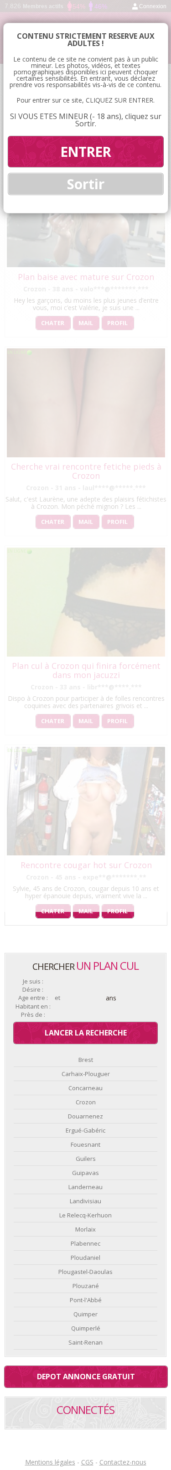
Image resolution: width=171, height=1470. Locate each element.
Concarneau (85, 1088)
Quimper (85, 1314)
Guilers (86, 1158)
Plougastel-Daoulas (85, 1272)
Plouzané (86, 1286)
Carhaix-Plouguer (86, 1074)
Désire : (32, 990)
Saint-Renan (85, 1342)
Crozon (86, 1102)
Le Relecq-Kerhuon (85, 1215)
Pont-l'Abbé (86, 1300)
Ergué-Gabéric (85, 1130)
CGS (87, 1462)
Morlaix (85, 1229)
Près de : (33, 1015)
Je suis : (33, 981)
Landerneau (85, 1187)
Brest (85, 1060)
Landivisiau (85, 1201)
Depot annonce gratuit (86, 1377)
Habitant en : (33, 1006)
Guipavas (85, 1173)
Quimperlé (85, 1328)
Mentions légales (50, 1462)
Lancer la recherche (86, 1033)
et (57, 998)
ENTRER (85, 151)
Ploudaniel (85, 1257)
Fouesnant (85, 1144)
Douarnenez (85, 1116)
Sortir (85, 184)
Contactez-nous (122, 1462)
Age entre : (33, 998)
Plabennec (85, 1243)
